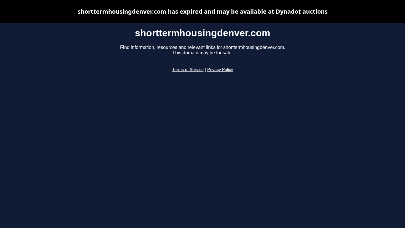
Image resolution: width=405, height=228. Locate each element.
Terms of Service (188, 69)
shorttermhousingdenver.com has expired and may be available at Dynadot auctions (203, 11)
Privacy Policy (220, 69)
